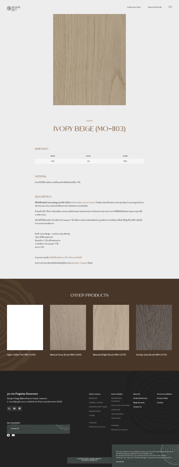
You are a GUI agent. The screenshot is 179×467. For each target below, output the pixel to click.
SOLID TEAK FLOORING (120, 405)
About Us (136, 394)
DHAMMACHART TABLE (98, 407)
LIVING (92, 415)
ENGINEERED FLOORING (116, 399)
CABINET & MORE (96, 402)
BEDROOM (93, 398)
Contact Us (137, 407)
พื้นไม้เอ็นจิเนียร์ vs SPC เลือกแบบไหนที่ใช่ (66, 257)
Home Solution (134, 7)
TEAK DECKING (117, 414)
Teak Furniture (155, 7)
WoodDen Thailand (79, 263)
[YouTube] (13, 435)
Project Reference (140, 398)
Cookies (160, 402)
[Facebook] (8, 435)
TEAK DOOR (116, 418)
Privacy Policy (162, 398)
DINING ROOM (95, 411)
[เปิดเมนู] (170, 6)
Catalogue (93, 422)
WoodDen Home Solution (85, 202)
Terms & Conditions (164, 394)
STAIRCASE (115, 410)
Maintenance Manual (97, 426)
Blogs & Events (139, 402)
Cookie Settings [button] (130, 461)
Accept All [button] (120, 461)
